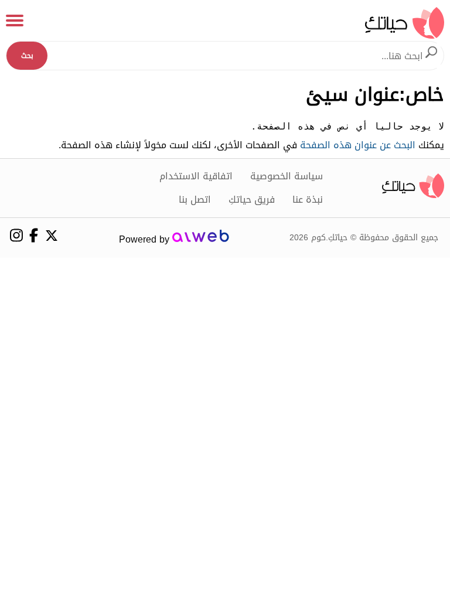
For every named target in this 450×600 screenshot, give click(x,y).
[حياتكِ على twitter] (51, 235)
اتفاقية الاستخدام (196, 176)
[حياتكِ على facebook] (33, 235)
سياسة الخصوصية (286, 176)
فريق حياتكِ (252, 200)
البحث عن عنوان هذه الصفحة (357, 145)
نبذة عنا (307, 200)
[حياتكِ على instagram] (16, 235)
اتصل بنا (195, 200)
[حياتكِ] (404, 22)
